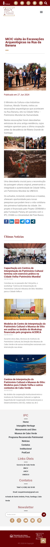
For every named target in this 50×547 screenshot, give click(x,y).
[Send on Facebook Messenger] (27, 221)
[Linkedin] (41, 3)
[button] (45, 3)
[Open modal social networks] (33, 221)
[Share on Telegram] (22, 221)
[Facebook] (16, 3)
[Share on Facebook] (6, 221)
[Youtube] (22, 3)
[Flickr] (35, 3)
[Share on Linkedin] (11, 221)
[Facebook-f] (12, 520)
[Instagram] (28, 3)
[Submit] (44, 514)
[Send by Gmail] (17, 221)
